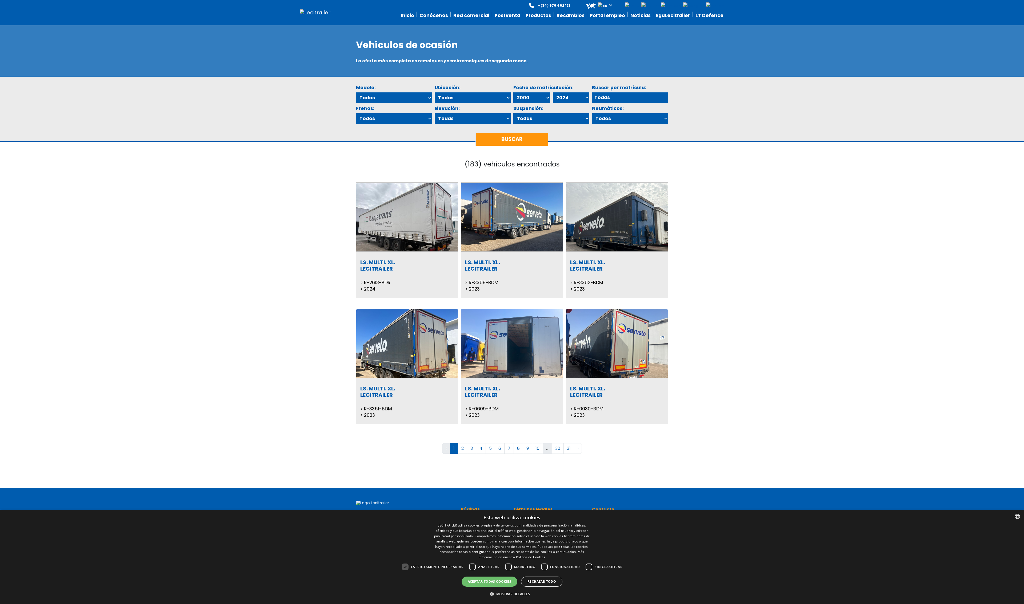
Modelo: (366, 87)
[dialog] (512, 557)
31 (569, 448)
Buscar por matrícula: (619, 87)
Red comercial (471, 15)
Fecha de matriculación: (543, 87)
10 (537, 448)
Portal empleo (607, 15)
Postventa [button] (507, 15)
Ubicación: (448, 87)
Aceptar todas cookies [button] (489, 581)
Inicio (407, 15)
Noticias (640, 15)
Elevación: (447, 108)
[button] (595, 5)
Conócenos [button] (433, 15)
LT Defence (709, 15)
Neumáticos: (608, 108)
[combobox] (1017, 516)
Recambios (571, 15)
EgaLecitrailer (673, 15)
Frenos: (365, 108)
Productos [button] (538, 15)
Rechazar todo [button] (541, 581)
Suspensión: (528, 108)
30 (557, 448)
